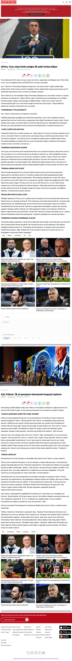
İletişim (22, 658)
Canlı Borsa (27, 627)
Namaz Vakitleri (29, 629)
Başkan (10, 235)
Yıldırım (33, 531)
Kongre (18, 531)
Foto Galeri (48, 627)
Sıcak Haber (48, 637)
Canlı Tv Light (5, 632)
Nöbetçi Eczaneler (18, 632)
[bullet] (28, 338)
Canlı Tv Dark (16, 627)
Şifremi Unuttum (6, 645)
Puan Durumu (28, 632)
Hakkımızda (16, 658)
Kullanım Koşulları (47, 658)
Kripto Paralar (40, 635)
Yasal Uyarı (56, 658)
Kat (25, 235)
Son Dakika (16, 635)
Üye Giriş (3, 640)
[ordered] (25, 338)
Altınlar (38, 627)
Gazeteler (48, 635)
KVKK (40, 658)
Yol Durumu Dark (6, 629)
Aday (3, 235)
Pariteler (39, 637)
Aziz (3, 531)
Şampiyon (25, 531)
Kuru (29, 235)
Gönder (6, 338)
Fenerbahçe (18, 235)
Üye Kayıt (4, 643)
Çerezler (36, 658)
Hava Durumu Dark (6, 627)
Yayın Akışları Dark (18, 629)
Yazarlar (47, 632)
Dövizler (38, 629)
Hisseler (38, 632)
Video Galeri (48, 629)
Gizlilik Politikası (29, 658)
